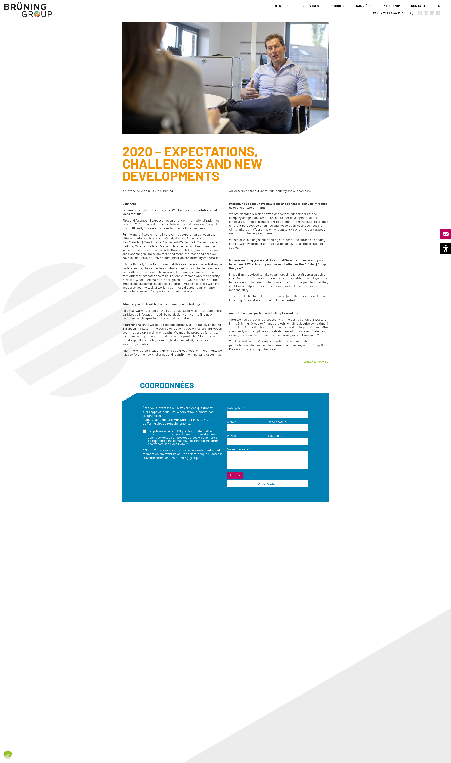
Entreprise (235, 408)
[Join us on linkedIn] (432, 13)
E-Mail (232, 435)
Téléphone (276, 435)
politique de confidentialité (193, 431)
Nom (231, 421)
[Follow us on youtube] (438, 13)
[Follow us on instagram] (426, 13)
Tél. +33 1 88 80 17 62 (389, 13)
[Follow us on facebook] (420, 13)
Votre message (238, 449)
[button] (411, 13)
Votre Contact (268, 484)
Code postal (277, 421)
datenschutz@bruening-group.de (179, 458)
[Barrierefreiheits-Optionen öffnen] (445, 248)
